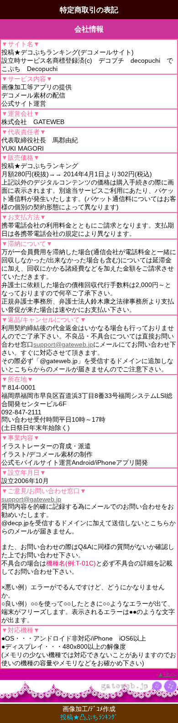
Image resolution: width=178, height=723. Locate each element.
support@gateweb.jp (63, 344)
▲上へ (167, 674)
